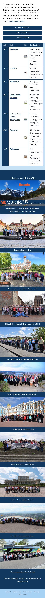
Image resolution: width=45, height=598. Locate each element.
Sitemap (37, 592)
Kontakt (8, 592)
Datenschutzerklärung (17, 21)
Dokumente (23, 594)
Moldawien (14, 49)
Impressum (17, 592)
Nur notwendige (22, 28)
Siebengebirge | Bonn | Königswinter (15, 117)
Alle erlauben (22, 38)
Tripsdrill (13, 68)
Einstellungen (22, 33)
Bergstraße (14, 82)
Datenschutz (27, 592)
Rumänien (14, 130)
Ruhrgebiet (14, 149)
